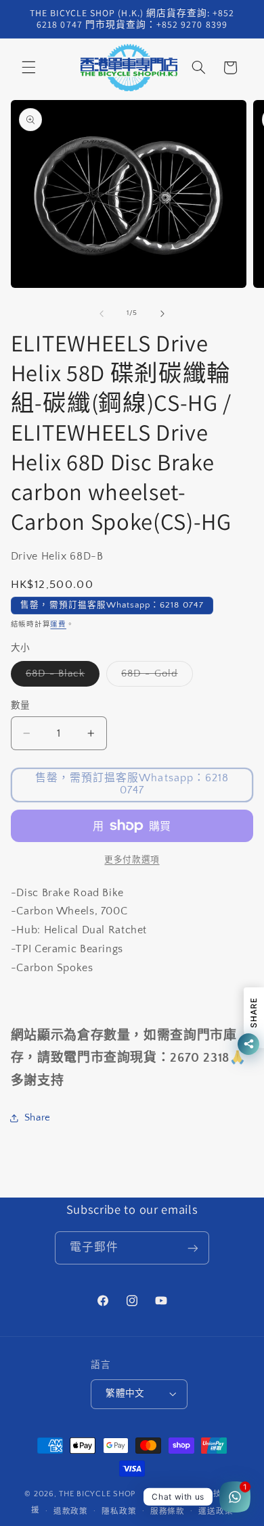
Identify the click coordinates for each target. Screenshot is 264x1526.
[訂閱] (192, 1247)
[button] (28, 67)
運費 (58, 624)
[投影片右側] (162, 313)
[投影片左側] (101, 313)
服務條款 (167, 1511)
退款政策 (70, 1511)
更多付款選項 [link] (131, 859)
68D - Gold (154, 677)
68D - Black (60, 677)
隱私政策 (119, 1511)
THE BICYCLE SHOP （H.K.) (114, 1494)
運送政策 (215, 1511)
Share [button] (37, 1117)
